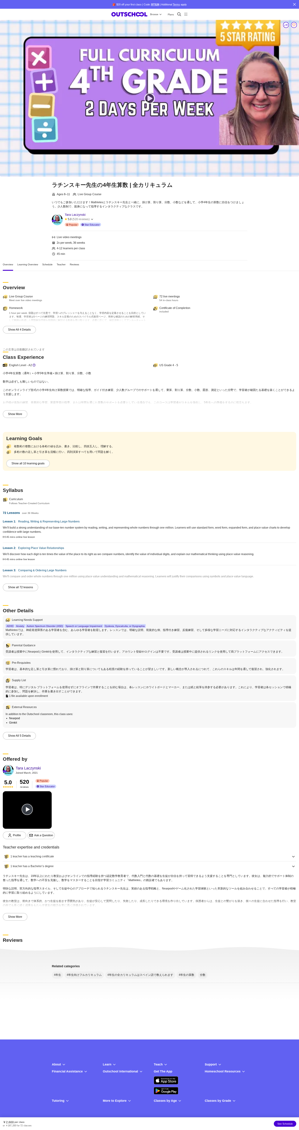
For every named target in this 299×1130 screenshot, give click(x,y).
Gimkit (13, 722)
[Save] (294, 25)
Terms (176, 4)
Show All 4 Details (19, 329)
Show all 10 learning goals (28, 463)
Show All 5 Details (19, 735)
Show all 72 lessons (20, 587)
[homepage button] (129, 14)
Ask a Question (43, 835)
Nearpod (14, 718)
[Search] (179, 14)
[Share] (286, 25)
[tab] (8, 264)
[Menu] (186, 14)
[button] (149, 856)
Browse (154, 14)
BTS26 (155, 4)
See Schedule (285, 1123)
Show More (15, 414)
